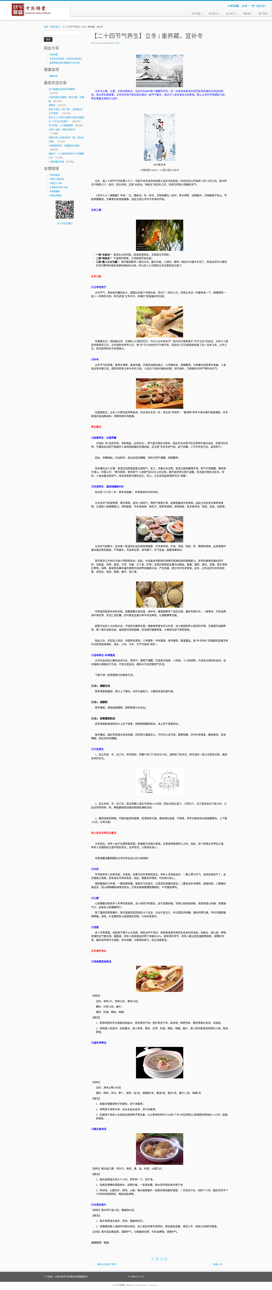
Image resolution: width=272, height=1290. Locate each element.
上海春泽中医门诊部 (58, 187)
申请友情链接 (55, 195)
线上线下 (230, 13)
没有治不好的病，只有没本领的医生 (65, 59)
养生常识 (213, 13)
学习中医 (196, 13)
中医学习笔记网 (56, 179)
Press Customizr (141, 1285)
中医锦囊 (121, 1285)
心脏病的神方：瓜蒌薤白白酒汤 (64, 145)
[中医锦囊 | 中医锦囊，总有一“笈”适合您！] (31, 10)
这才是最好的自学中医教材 (62, 89)
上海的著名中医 (56, 162)
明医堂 (247, 13)
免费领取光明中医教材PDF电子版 (64, 63)
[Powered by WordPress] (159, 1285)
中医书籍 (53, 54)
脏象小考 (219, 1264)
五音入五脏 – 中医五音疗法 (62, 129)
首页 (46, 27)
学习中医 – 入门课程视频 (61, 125)
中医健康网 (54, 191)
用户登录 (262, 13)
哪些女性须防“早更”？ (106, 1264)
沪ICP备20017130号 (136, 1277)
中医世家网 (54, 175)
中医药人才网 (55, 183)
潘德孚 (52, 105)
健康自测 (53, 76)
